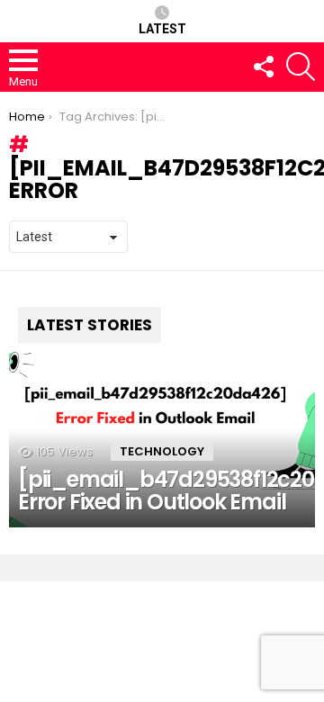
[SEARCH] (300, 66)
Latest (162, 29)
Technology (162, 451)
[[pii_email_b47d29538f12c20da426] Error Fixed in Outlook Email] (162, 412)
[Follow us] (262, 66)
